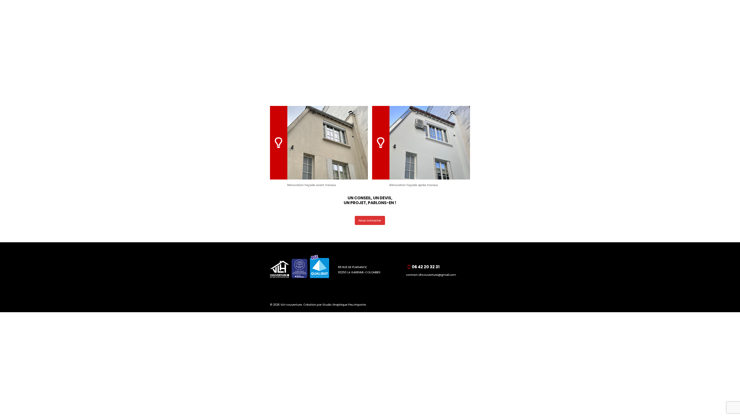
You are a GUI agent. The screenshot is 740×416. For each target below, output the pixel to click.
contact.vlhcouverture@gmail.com (431, 275)
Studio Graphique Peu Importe (344, 305)
